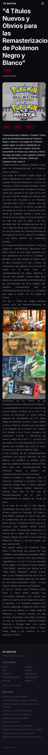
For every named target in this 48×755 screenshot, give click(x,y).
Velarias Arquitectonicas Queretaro (17, 726)
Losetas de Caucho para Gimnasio (17, 711)
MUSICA (28, 670)
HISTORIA (6, 681)
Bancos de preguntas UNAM (14, 696)
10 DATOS (9, 3)
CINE (4, 670)
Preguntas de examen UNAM (14, 718)
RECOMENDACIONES (11, 677)
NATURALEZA (31, 674)
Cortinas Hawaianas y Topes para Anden (20, 700)
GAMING (28, 667)
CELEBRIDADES (31, 677)
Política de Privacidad (11, 685)
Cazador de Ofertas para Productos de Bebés (22, 729)
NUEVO (5, 667)
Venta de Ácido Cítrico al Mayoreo (17, 714)
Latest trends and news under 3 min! (18, 733)
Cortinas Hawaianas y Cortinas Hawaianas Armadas (20, 705)
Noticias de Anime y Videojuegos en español (21, 737)
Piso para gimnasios (11, 722)
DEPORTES (7, 674)
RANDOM (29, 681)
